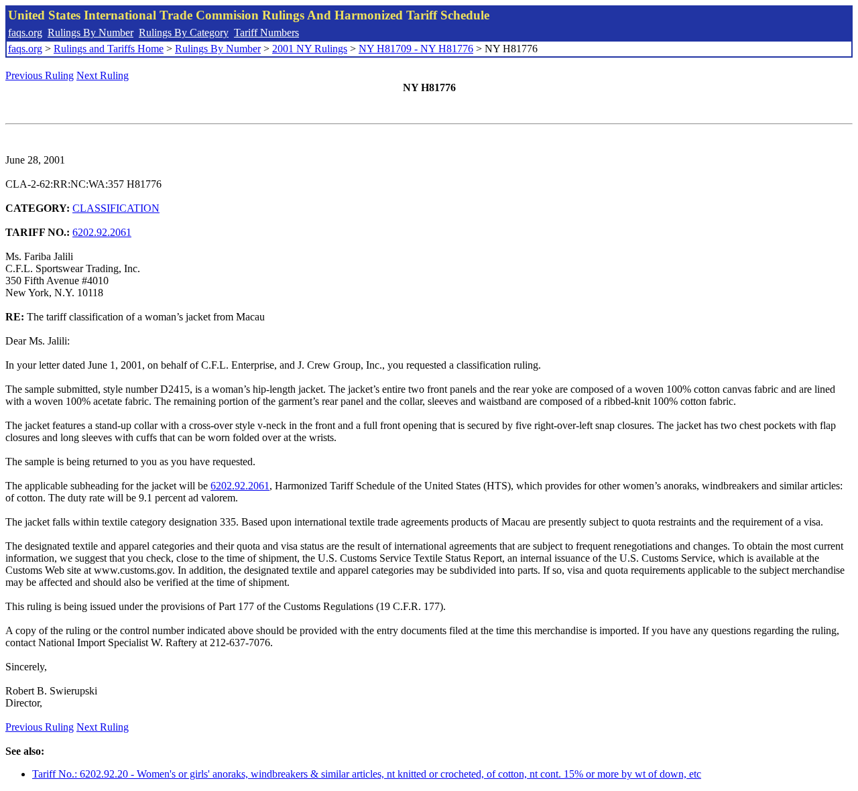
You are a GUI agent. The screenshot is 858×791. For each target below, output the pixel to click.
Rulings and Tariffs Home (109, 48)
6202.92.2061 (101, 232)
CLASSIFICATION (116, 208)
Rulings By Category (184, 32)
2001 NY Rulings (309, 48)
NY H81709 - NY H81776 (416, 48)
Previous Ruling (39, 75)
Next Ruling (102, 75)
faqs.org (25, 32)
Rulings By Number (90, 32)
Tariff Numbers (266, 32)
